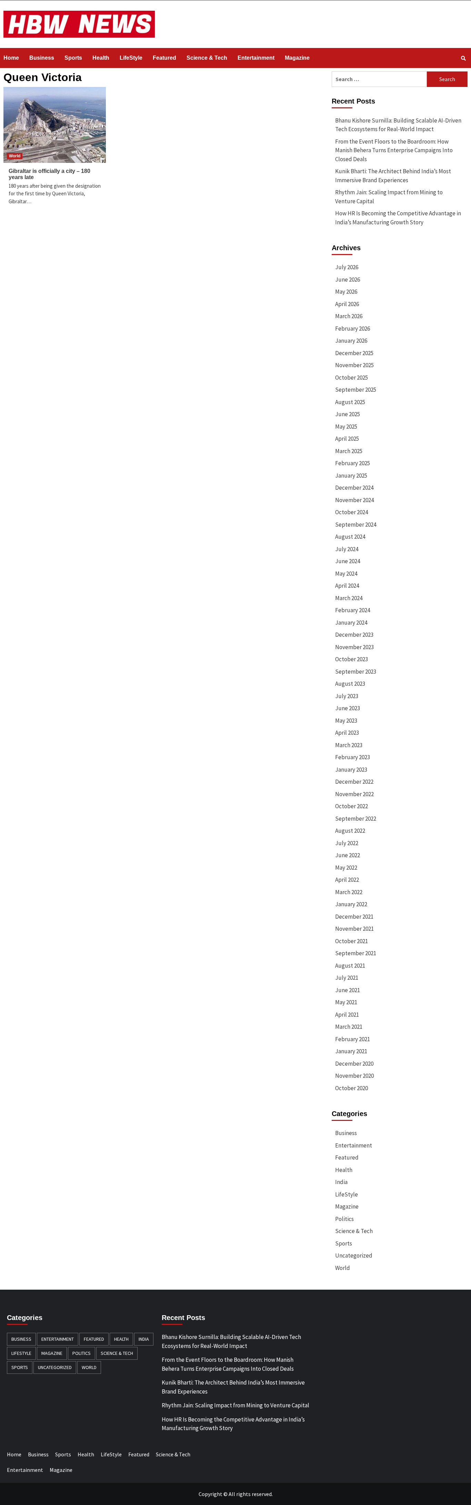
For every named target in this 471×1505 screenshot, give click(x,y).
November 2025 (354, 365)
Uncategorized (353, 1255)
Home (11, 58)
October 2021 (351, 941)
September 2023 (355, 671)
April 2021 (347, 1014)
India (341, 1182)
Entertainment (256, 58)
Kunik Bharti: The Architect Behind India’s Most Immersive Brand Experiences (393, 175)
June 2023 (347, 708)
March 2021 (348, 1026)
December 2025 (354, 353)
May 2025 (346, 426)
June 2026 (347, 279)
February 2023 (352, 757)
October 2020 (351, 1088)
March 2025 (348, 451)
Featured (164, 58)
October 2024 (351, 512)
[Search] (463, 58)
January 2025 (351, 475)
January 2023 (351, 769)
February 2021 (352, 1039)
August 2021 (350, 965)
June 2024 (347, 561)
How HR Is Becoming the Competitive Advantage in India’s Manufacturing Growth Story (398, 217)
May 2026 (346, 291)
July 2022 (346, 843)
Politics (344, 1219)
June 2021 (347, 990)
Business (41, 58)
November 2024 (354, 500)
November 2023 (354, 647)
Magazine (297, 58)
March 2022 (348, 892)
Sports (73, 58)
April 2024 (347, 585)
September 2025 (355, 389)
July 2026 (346, 267)
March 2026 (348, 316)
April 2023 (347, 732)
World (14, 156)
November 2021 (354, 928)
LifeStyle (131, 58)
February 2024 (352, 610)
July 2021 (346, 977)
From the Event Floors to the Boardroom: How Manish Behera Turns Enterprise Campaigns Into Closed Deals (394, 150)
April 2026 (347, 304)
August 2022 (350, 830)
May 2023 (346, 720)
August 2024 (350, 536)
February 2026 (352, 328)
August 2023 (350, 683)
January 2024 (351, 622)
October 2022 (351, 806)
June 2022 (347, 855)
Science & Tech (207, 58)
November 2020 (354, 1075)
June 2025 (347, 414)
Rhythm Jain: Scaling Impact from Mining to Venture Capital (389, 196)
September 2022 (355, 818)
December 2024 (354, 487)
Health (100, 58)
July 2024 (346, 549)
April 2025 (347, 438)
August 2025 (350, 402)
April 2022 (347, 879)
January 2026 (351, 340)
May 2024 (346, 573)
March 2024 (348, 598)
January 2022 (351, 904)
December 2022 (354, 781)
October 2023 (351, 659)
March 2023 (348, 745)
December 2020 (354, 1063)
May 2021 (346, 1002)
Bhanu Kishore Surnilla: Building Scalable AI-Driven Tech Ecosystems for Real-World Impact (398, 125)
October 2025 (351, 377)
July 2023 (346, 696)
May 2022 (346, 867)
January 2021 (351, 1051)
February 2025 (352, 463)
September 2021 (355, 953)
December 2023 (354, 634)
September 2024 (355, 524)
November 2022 (354, 794)
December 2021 (354, 916)
